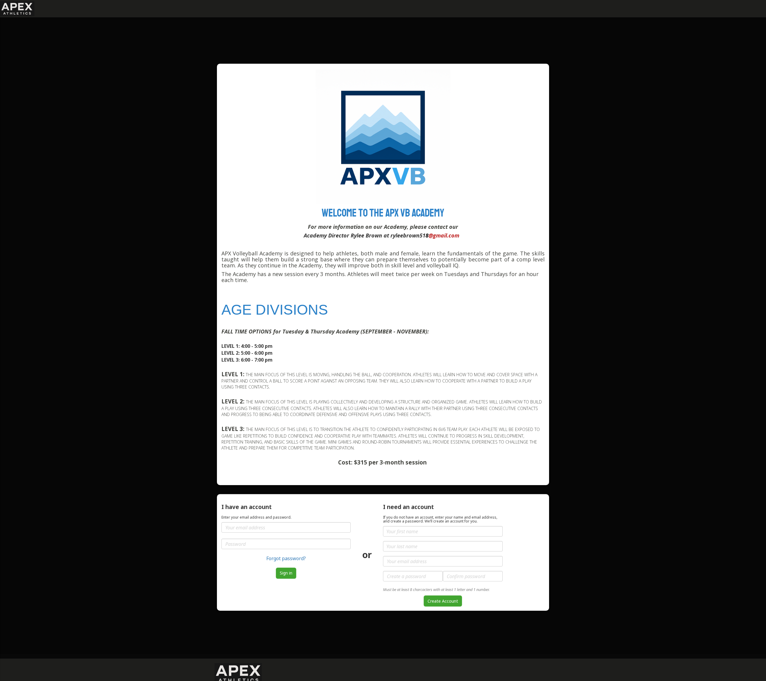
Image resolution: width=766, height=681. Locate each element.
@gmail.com (443, 235)
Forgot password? (286, 558)
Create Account (443, 601)
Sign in (286, 573)
